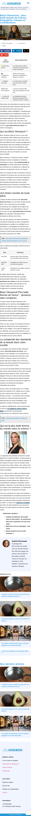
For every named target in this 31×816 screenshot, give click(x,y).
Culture (12, 7)
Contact (4, 792)
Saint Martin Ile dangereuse (10, 764)
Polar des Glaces (5, 7)
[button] (28, 3)
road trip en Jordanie (23, 502)
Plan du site (5, 785)
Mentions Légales (7, 782)
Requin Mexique (7, 767)
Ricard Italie (6, 771)
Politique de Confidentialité (10, 789)
